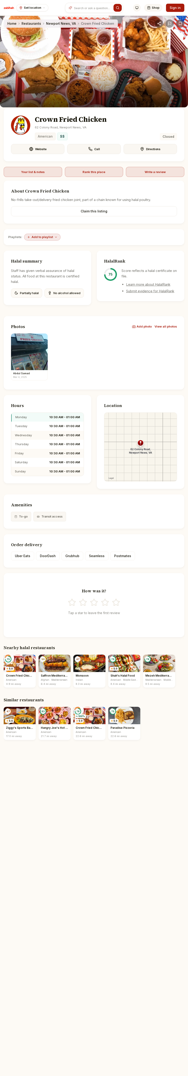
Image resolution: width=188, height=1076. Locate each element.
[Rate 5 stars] (116, 602)
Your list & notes (33, 172)
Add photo (144, 326)
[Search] (117, 8)
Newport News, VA (61, 23)
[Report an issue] (170, 23)
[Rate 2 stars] (83, 602)
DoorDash (48, 556)
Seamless (97, 556)
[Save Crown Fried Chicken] (180, 23)
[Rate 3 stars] (94, 602)
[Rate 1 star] (72, 602)
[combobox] (93, 8)
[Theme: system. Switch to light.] (137, 7)
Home (12, 23)
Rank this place (94, 172)
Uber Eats (22, 556)
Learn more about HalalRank (148, 284)
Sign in (175, 8)
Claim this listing (94, 211)
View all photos (166, 326)
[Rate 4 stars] (105, 602)
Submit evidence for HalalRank (150, 291)
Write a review (155, 172)
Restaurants (31, 23)
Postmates (122, 556)
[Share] (159, 23)
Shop (155, 7)
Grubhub (72, 556)
